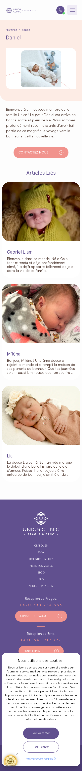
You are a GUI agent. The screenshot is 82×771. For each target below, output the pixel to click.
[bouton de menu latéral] (72, 10)
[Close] (17, 754)
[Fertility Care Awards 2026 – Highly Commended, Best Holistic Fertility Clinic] (11, 760)
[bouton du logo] (20, 10)
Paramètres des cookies (39, 759)
